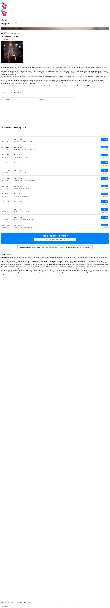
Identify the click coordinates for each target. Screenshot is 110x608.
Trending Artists (4, 24)
